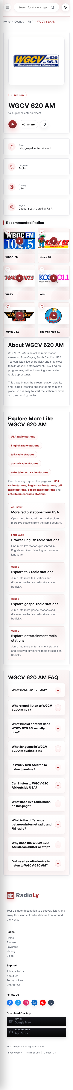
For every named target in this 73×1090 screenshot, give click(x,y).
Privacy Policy (15, 971)
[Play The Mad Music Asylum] (53, 315)
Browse (11, 942)
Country (19, 21)
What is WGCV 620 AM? (29, 690)
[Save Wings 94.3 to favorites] (7, 306)
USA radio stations (23, 436)
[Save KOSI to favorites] (42, 269)
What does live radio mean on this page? (31, 804)
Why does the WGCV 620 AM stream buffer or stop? (31, 845)
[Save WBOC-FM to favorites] (7, 232)
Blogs (10, 955)
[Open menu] (7, 7)
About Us (12, 975)
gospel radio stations (24, 463)
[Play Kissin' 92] (53, 241)
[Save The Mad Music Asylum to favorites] (42, 306)
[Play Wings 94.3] (19, 315)
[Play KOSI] (53, 278)
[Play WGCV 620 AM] (12, 124)
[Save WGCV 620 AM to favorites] (44, 124)
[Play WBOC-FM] (19, 241)
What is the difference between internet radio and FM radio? (31, 824)
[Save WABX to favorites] (7, 269)
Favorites (12, 946)
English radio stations (25, 445)
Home (6, 21)
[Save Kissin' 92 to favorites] (42, 232)
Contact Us (13, 984)
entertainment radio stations (29, 472)
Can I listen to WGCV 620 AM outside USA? (30, 785)
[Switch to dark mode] (65, 7)
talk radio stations (22, 454)
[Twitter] (18, 1003)
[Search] (52, 7)
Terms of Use (15, 980)
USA (30, 21)
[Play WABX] (19, 278)
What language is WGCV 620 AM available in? (29, 749)
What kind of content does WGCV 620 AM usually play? (31, 728)
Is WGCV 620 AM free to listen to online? (29, 767)
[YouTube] (43, 1003)
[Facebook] (10, 1003)
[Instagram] (26, 1003)
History (11, 951)
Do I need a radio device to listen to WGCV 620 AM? (31, 863)
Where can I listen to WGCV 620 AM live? (32, 708)
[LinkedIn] (34, 1003)
